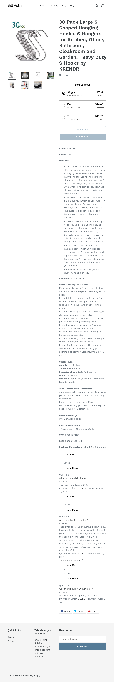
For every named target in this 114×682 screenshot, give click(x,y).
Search (11, 637)
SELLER (82, 488)
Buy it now (82, 137)
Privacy (11, 641)
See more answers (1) (71, 560)
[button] (83, 94)
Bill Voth (18, 675)
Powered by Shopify (31, 675)
